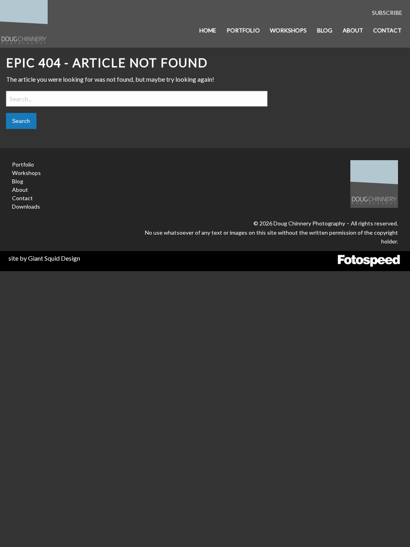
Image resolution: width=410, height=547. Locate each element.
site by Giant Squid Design (44, 258)
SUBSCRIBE (387, 12)
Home (207, 30)
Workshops (288, 30)
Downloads (26, 206)
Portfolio (243, 30)
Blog (324, 30)
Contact (387, 30)
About (353, 30)
